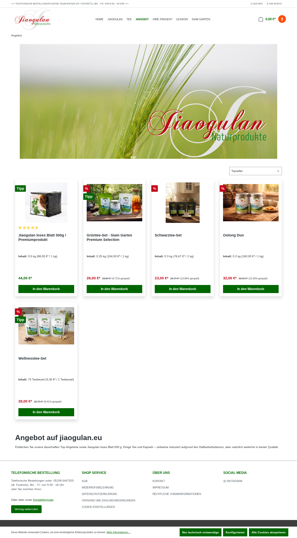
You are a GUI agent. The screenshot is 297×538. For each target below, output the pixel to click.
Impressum (161, 487)
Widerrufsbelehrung (98, 487)
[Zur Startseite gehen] (32, 19)
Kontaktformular (43, 499)
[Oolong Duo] (251, 202)
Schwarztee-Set (168, 235)
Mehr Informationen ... (119, 532)
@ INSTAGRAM (232, 481)
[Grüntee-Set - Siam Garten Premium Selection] (114, 202)
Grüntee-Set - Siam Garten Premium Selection (109, 237)
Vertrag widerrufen (26, 509)
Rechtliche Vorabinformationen (177, 494)
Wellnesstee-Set (32, 358)
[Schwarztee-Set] (183, 202)
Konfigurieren (235, 532)
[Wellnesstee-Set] (46, 326)
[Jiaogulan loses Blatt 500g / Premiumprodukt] (46, 202)
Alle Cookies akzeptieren (269, 532)
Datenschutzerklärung (99, 494)
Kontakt (159, 481)
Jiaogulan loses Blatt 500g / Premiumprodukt (42, 237)
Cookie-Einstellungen (98, 506)
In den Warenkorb (46, 289)
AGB (84, 481)
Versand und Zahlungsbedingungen (108, 500)
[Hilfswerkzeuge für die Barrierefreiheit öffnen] (282, 19)
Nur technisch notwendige (200, 532)
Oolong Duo (233, 235)
